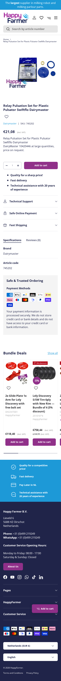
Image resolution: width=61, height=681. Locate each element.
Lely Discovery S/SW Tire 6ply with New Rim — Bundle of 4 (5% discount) (43, 403)
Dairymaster (10, 123)
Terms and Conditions (13, 673)
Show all (53, 353)
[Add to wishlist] (6, 116)
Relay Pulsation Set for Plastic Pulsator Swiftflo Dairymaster (30, 41)
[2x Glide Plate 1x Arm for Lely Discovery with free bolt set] (17, 373)
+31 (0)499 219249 (24, 533)
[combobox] (30, 29)
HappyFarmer (16, 667)
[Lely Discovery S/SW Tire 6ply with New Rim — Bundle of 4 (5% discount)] (44, 373)
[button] (48, 17)
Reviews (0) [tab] (33, 240)
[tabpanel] (30, 258)
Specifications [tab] (12, 240)
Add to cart (40, 165)
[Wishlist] (41, 17)
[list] (30, 73)
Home (6, 39)
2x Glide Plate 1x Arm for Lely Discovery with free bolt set (16, 401)
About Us (13, 566)
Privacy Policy (32, 673)
